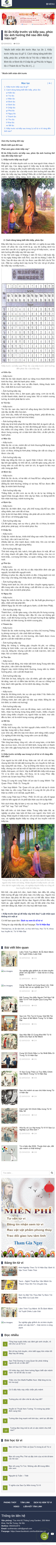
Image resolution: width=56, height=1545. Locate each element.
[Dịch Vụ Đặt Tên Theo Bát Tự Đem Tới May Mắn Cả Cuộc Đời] (9, 1298)
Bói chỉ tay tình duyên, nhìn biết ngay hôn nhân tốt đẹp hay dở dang (30, 1352)
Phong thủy (10, 1502)
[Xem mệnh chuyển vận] (15, 4)
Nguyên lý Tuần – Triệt (18, 1476)
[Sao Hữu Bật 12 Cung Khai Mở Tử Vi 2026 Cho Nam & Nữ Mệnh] (9, 1041)
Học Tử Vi (44, 929)
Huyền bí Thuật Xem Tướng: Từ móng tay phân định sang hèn (29, 1410)
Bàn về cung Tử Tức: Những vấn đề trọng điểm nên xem (29, 1467)
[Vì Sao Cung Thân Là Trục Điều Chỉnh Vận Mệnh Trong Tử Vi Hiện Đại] (9, 1078)
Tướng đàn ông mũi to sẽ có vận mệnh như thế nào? (30, 1429)
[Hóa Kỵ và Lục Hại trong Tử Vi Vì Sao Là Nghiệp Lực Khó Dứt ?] (9, 1134)
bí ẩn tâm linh (18, 929)
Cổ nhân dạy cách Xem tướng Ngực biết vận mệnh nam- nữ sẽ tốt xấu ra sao (31, 1371)
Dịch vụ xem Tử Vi (43, 1502)
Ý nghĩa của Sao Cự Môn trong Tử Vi (25, 1485)
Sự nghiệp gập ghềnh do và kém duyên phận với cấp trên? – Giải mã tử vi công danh (36, 1325)
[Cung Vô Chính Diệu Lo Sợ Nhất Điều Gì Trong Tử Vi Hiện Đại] (9, 1060)
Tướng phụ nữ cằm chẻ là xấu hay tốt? (25, 1399)
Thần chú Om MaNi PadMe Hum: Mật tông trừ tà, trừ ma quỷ (30, 1381)
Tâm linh (25, 1502)
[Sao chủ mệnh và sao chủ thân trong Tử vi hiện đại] (9, 1097)
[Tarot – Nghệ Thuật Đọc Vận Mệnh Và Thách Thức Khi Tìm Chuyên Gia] (9, 1285)
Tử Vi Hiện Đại (43, 924)
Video (16, 1506)
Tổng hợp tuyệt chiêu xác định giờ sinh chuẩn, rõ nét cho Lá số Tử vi (30, 1343)
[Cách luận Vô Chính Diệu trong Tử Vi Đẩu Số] (9, 1116)
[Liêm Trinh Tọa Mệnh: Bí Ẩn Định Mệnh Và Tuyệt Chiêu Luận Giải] (9, 959)
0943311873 (14, 1526)
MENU (51, 4)
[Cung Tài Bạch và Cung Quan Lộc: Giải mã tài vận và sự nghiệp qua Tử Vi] (7, 985)
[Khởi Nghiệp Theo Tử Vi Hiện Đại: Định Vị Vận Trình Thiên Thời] (9, 1271)
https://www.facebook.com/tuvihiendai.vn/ (28, 1531)
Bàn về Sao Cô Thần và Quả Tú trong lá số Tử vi (30, 1447)
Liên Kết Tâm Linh (32, 1506)
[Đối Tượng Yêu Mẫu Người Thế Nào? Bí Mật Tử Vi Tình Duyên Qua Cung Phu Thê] (9, 1004)
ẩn (50, 83)
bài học (8, 929)
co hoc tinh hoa (32, 929)
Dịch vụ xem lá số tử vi (32, 920)
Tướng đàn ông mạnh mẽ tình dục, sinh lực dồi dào (31, 1418)
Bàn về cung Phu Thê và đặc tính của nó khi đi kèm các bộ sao (31, 1457)
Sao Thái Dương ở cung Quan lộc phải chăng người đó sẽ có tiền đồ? (28, 1362)
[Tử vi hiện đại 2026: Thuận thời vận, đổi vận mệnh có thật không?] (9, 1153)
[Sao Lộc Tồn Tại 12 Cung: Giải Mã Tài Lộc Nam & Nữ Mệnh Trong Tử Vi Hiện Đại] (9, 1023)
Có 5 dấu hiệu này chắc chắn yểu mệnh (26, 1389)
